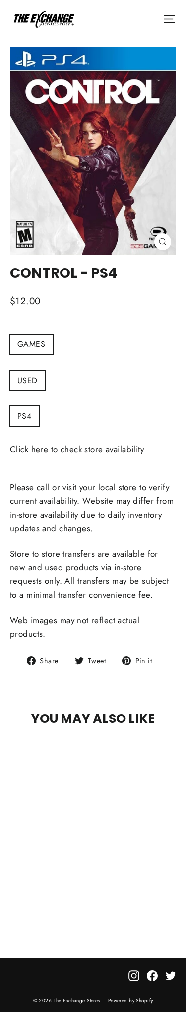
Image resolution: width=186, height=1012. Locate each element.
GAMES (31, 344)
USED (27, 380)
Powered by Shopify (130, 1000)
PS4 (24, 416)
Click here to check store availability (77, 449)
